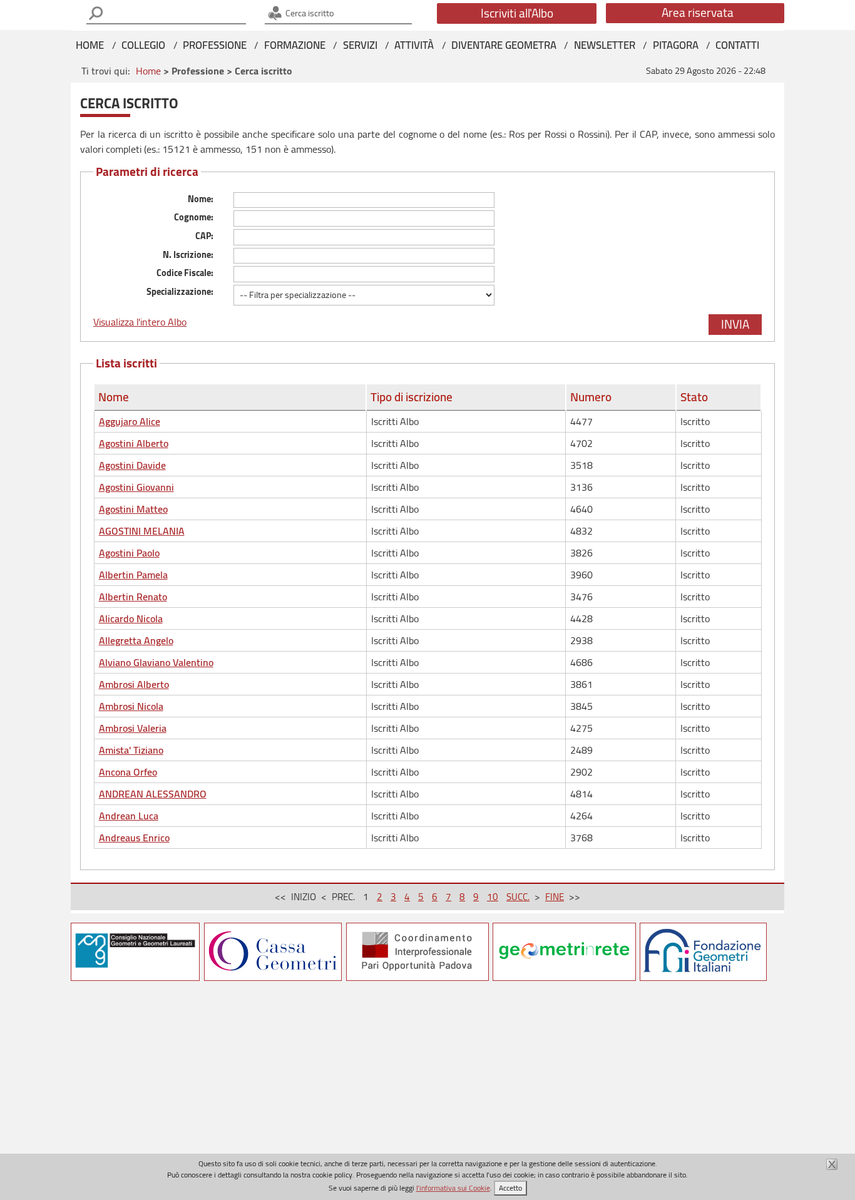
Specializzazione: (179, 292)
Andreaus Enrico (134, 837)
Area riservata (698, 12)
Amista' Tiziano (131, 750)
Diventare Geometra (503, 45)
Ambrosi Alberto (134, 684)
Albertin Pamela (133, 574)
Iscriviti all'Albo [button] (517, 13)
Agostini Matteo (133, 509)
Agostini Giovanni (136, 487)
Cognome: (193, 217)
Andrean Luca (128, 815)
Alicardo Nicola (131, 618)
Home (90, 45)
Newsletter (604, 45)
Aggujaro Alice (129, 421)
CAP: (204, 236)
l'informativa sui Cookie (453, 1188)
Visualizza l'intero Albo (140, 321)
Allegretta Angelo (136, 640)
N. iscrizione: (188, 255)
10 (492, 897)
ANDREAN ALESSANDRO (153, 793)
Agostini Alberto (133, 443)
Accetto (510, 1188)
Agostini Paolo (129, 552)
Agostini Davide (132, 465)
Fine (554, 897)
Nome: (200, 199)
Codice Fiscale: (184, 273)
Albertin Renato (133, 596)
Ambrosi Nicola (131, 706)
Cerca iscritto (309, 12)
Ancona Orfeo (128, 771)
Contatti (737, 45)
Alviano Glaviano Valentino (156, 662)
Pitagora (676, 45)
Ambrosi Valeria (132, 728)
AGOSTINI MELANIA (142, 530)
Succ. (518, 897)
